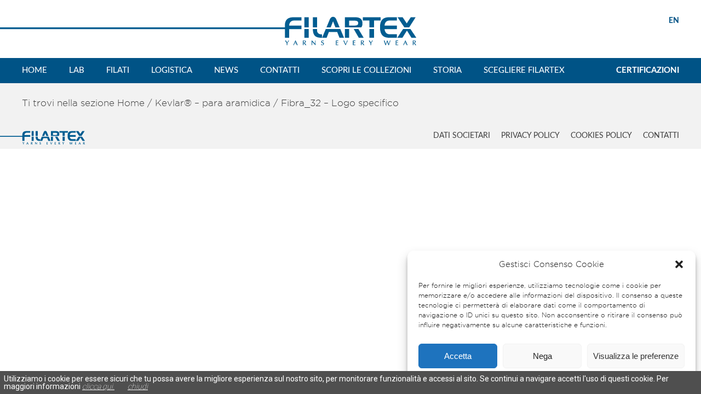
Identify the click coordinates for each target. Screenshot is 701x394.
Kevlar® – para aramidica (213, 103)
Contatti (280, 70)
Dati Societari (461, 136)
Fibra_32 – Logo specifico (340, 103)
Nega (542, 356)
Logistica (171, 70)
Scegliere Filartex (524, 70)
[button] (679, 264)
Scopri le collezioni (366, 70)
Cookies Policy (601, 136)
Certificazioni (647, 70)
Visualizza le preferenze (636, 356)
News (226, 70)
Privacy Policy (530, 136)
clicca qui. (98, 386)
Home (34, 70)
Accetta (458, 356)
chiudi (138, 386)
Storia (447, 70)
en (674, 21)
